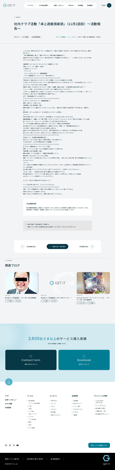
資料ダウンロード (55, 415)
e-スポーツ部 (81, 303)
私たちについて (77, 403)
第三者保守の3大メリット (102, 414)
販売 (30, 422)
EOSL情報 (8, 404)
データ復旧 (32, 428)
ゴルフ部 (18, 301)
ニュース (53, 403)
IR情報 (75, 415)
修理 (30, 425)
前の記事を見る (31, 246)
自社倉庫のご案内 (100, 408)
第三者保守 (32, 400)
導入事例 (53, 412)
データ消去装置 (32, 419)
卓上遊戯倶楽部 (36, 37)
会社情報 (80, 5)
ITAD (30, 406)
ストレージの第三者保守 (34, 403)
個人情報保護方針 (55, 459)
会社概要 (75, 400)
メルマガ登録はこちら (100, 445)
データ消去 (31, 411)
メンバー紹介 (76, 406)
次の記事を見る (83, 246)
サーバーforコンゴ (100, 405)
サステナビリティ (78, 409)
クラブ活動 (25, 37)
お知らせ (70, 5)
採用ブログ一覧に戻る (59, 246)
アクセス (75, 412)
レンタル (31, 416)
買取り (30, 408)
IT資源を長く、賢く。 (101, 411)
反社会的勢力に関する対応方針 (35, 459)
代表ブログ (54, 400)
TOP (7, 396)
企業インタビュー (59, 5)
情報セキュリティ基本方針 (12, 459)
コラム (53, 406)
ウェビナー (54, 409)
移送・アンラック (33, 414)
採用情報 (89, 5)
